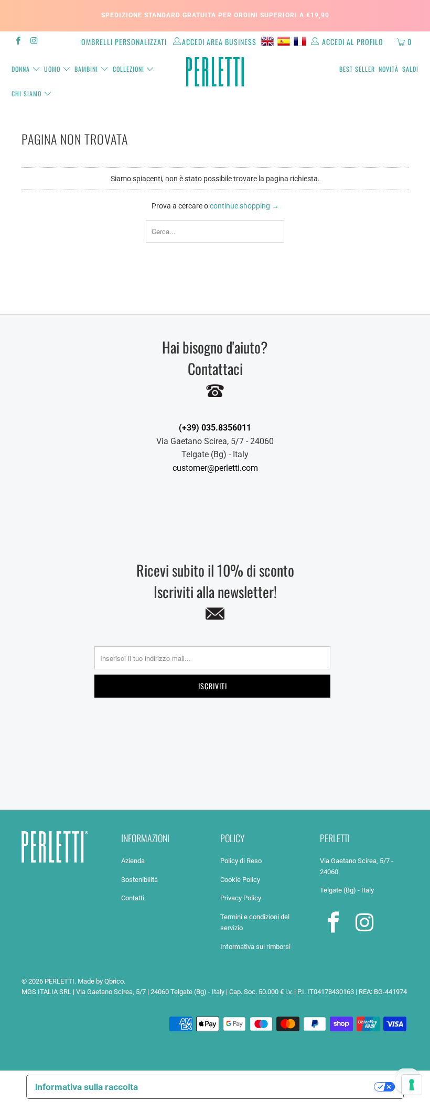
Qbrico (114, 981)
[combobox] (215, 231)
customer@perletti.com (215, 468)
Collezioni (128, 68)
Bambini (86, 68)
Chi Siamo (26, 93)
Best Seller (357, 68)
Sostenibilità (139, 880)
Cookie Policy (240, 880)
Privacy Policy (240, 898)
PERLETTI (59, 981)
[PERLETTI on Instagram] (33, 42)
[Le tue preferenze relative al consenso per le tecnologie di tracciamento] (412, 1085)
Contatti (132, 898)
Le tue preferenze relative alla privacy (261, 1087)
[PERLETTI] (214, 71)
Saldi (410, 68)
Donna (21, 68)
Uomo (52, 68)
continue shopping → (244, 206)
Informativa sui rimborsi (255, 947)
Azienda (133, 861)
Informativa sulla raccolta (86, 1087)
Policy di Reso (241, 861)
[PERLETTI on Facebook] (17, 42)
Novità (389, 68)
